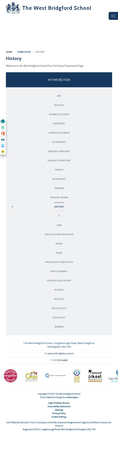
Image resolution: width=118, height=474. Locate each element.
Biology (59, 105)
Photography (59, 271)
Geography (59, 179)
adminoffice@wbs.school (60, 353)
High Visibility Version (59, 403)
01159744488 (60, 360)
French (59, 169)
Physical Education (59, 280)
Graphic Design (59, 197)
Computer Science (59, 132)
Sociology (59, 317)
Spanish (59, 326)
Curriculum (24, 52)
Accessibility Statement (59, 406)
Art (59, 96)
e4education (71, 397)
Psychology (59, 308)
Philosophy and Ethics (59, 262)
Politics (59, 299)
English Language (59, 151)
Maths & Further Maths (59, 234)
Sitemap (59, 410)
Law (59, 225)
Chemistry (59, 123)
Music (59, 253)
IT (59, 216)
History (40, 52)
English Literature (59, 160)
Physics (59, 289)
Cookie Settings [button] (59, 417)
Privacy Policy (59, 413)
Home (9, 52)
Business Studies (59, 114)
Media (59, 243)
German (59, 188)
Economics (59, 142)
